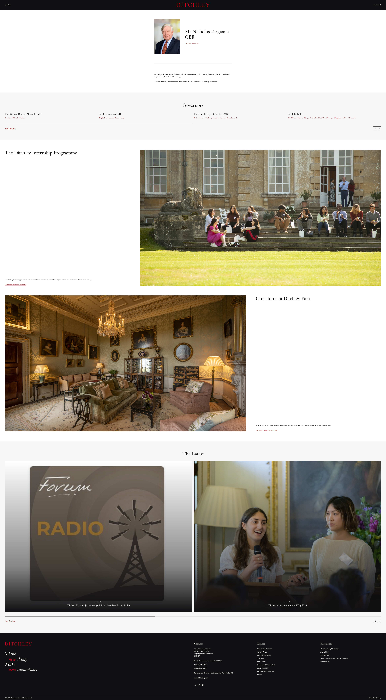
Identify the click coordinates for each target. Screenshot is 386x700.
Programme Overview (264, 649)
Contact (259, 675)
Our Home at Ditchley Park (266, 665)
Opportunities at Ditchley (265, 671)
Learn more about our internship (15, 285)
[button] (375, 128)
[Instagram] (199, 685)
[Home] (193, 5)
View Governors (10, 128)
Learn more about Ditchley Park (266, 430)
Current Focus (262, 652)
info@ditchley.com (200, 668)
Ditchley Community (264, 655)
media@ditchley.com (201, 678)
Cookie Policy (324, 662)
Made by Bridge (377, 698)
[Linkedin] (195, 685)
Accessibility (324, 652)
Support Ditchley (262, 668)
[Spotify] (202, 685)
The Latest (260, 658)
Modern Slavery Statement (329, 649)
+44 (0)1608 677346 (200, 664)
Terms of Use (324, 655)
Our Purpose (261, 662)
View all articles (10, 621)
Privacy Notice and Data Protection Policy (334, 658)
